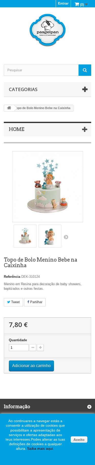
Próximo (65, 236)
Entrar (63, 3)
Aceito (79, 440)
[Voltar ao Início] (9, 108)
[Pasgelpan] (47, 30)
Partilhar (35, 302)
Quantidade (18, 340)
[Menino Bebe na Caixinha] (25, 236)
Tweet (15, 302)
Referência (12, 277)
